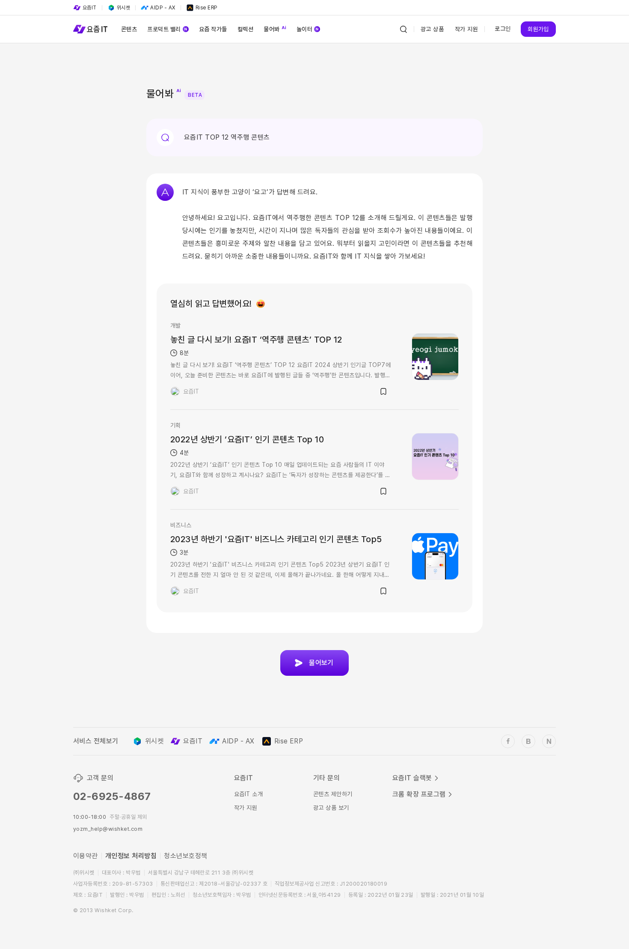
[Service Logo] (90, 29)
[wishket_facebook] (508, 741)
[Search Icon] (403, 29)
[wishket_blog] (528, 741)
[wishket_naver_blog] (549, 741)
